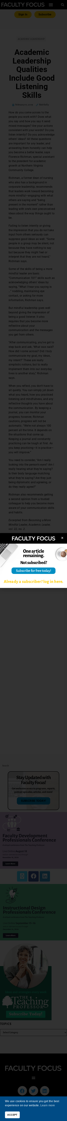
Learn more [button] (47, 1105)
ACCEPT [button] (12, 1114)
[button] (62, 538)
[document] (33, 560)
